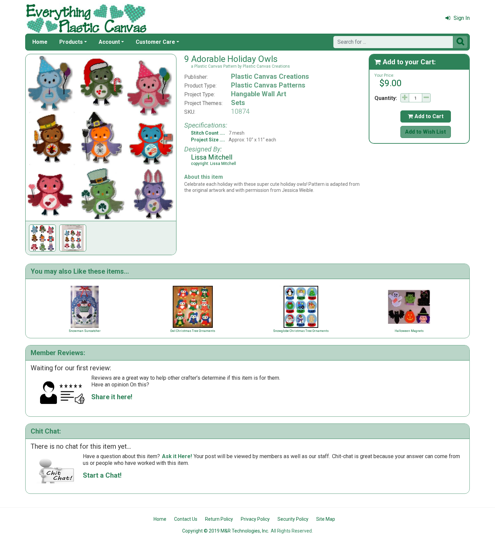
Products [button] (71, 42)
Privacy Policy (255, 519)
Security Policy (292, 519)
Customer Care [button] (155, 42)
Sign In (462, 18)
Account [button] (109, 42)
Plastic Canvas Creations (270, 76)
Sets (238, 103)
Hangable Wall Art (258, 94)
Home (39, 42)
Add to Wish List (425, 132)
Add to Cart (425, 116)
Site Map (325, 519)
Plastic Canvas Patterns (268, 85)
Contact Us (185, 519)
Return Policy (219, 519)
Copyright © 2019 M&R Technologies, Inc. (225, 531)
